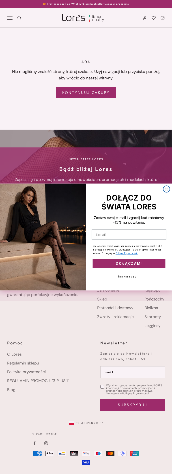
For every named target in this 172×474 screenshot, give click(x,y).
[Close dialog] (166, 189)
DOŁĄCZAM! (129, 263)
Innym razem (129, 276)
